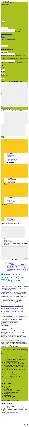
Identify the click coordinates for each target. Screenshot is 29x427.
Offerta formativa (8, 241)
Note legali (6, 388)
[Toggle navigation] (13, 130)
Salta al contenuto (5, 1)
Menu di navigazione (19, 259)
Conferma (8, 109)
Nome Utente (18, 29)
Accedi (2, 21)
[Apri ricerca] (16, 118)
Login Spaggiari (12, 59)
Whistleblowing (7, 395)
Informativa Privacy (8, 389)
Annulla (3, 109)
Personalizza (4, 322)
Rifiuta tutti (13, 322)
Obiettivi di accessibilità (9, 393)
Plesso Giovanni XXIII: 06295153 (14, 362)
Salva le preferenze (12, 346)
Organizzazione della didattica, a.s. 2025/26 (17, 267)
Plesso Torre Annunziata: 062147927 (15, 365)
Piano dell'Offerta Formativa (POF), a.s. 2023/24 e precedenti (16, 265)
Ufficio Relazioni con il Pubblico (12, 390)
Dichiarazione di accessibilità (11, 392)
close (2, 137)
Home (5, 239)
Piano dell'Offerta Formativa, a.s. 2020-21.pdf (12, 311)
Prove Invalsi (10, 263)
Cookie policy (7, 386)
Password (17, 31)
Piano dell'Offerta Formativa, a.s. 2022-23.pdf (12, 306)
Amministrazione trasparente (11, 397)
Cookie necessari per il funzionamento (10, 340)
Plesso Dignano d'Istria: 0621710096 (15, 363)
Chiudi (2, 70)
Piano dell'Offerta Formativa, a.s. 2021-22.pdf (12, 308)
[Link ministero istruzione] (7, 2)
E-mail (16, 53)
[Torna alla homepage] (14, 111)
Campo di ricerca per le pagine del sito (10, 223)
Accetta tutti (6, 323)
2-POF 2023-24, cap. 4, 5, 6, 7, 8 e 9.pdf (11, 292)
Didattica (6, 240)
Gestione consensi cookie (10, 396)
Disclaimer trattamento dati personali (9, 412)
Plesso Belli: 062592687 (12, 361)
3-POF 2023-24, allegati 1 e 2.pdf (9, 299)
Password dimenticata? (6, 34)
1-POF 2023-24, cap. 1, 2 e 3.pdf (9, 286)
